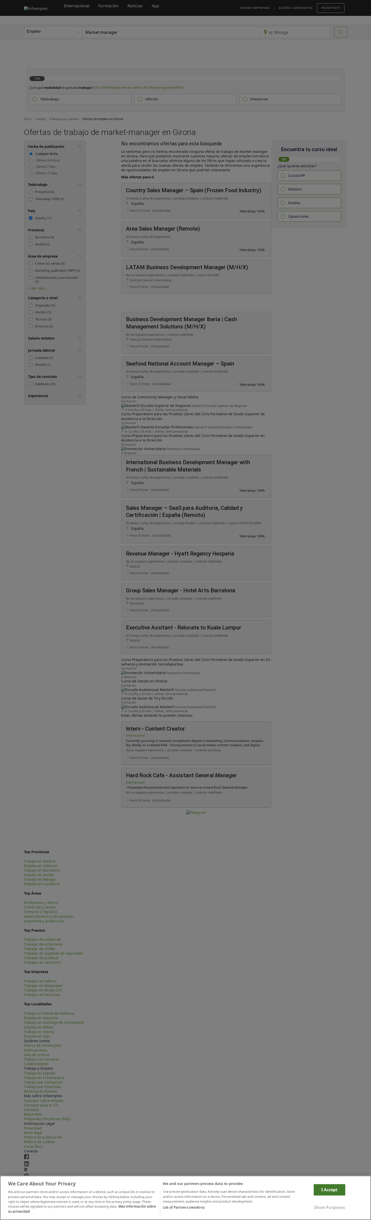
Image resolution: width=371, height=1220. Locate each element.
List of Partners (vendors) (183, 1207)
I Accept (329, 1190)
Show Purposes (329, 1207)
